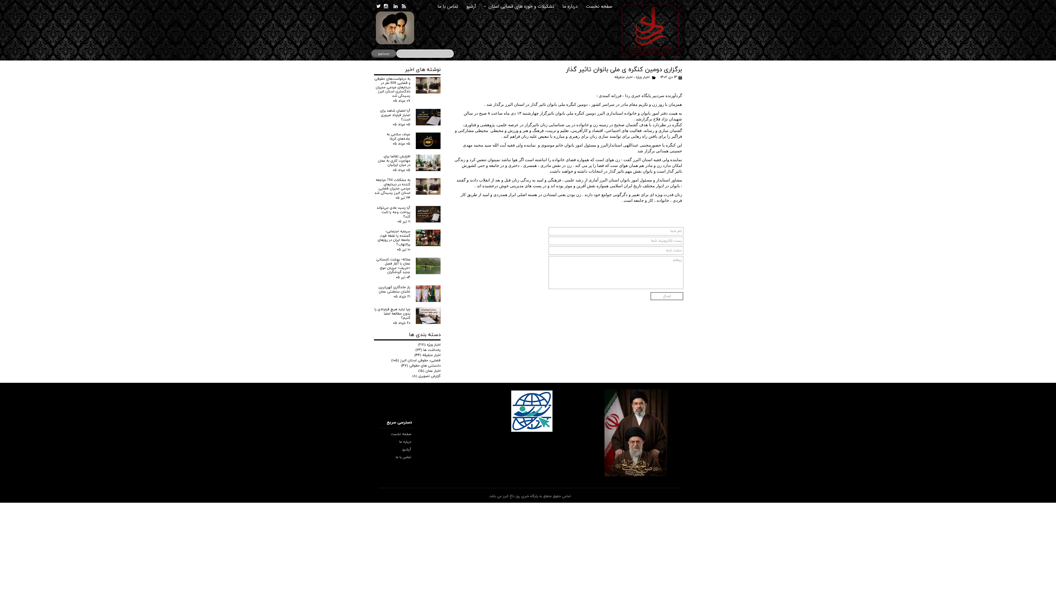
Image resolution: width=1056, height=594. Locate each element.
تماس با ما (448, 6)
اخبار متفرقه (623, 77)
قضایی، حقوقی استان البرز (416, 360)
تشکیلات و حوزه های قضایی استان (521, 6)
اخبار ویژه (643, 77)
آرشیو (471, 6)
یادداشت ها (428, 350)
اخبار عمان (429, 371)
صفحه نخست (599, 6)
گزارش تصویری (427, 376)
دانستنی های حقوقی (421, 365)
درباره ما (570, 6)
